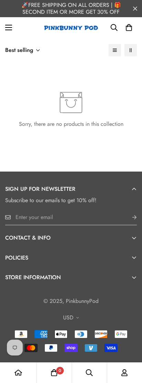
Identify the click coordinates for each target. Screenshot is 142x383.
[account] (124, 372)
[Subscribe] (129, 217)
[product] (18, 373)
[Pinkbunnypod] (71, 27)
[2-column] (130, 50)
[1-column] (115, 50)
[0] (129, 27)
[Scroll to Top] (129, 346)
